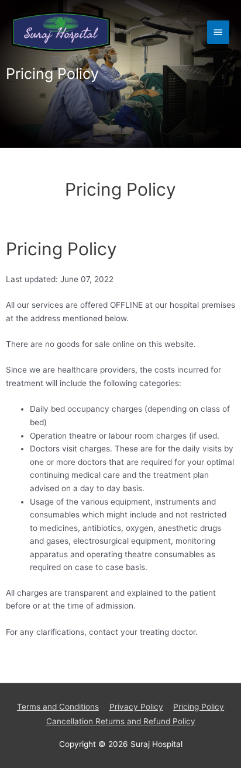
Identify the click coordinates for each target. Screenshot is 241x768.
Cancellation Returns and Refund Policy (120, 721)
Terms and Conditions (58, 706)
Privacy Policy (136, 706)
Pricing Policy (198, 706)
